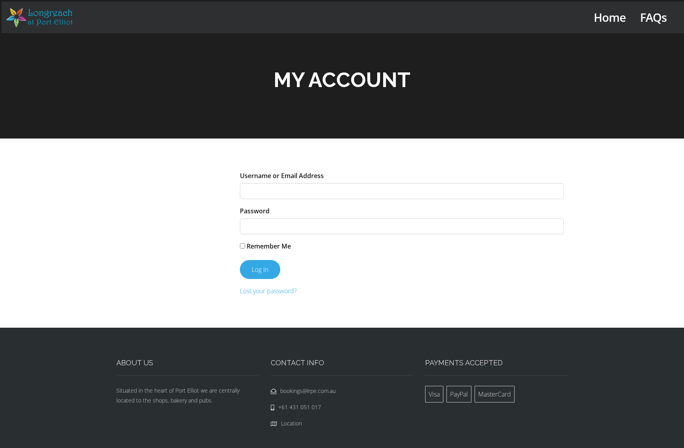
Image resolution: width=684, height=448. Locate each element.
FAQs (653, 17)
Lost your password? (268, 291)
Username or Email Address (282, 175)
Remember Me (268, 246)
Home (610, 17)
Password (255, 211)
